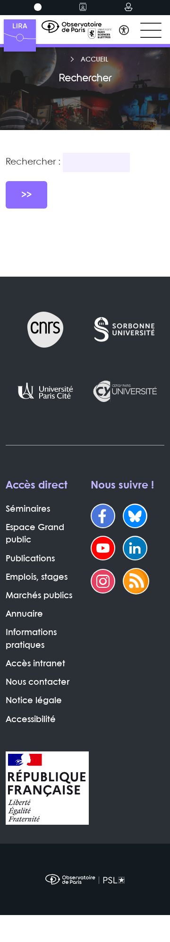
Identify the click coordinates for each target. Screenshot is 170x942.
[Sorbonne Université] (125, 329)
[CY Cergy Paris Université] (125, 390)
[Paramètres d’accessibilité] (124, 31)
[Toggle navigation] (151, 30)
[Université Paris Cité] (45, 391)
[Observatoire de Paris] (85, 879)
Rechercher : (33, 162)
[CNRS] (45, 330)
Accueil (94, 59)
